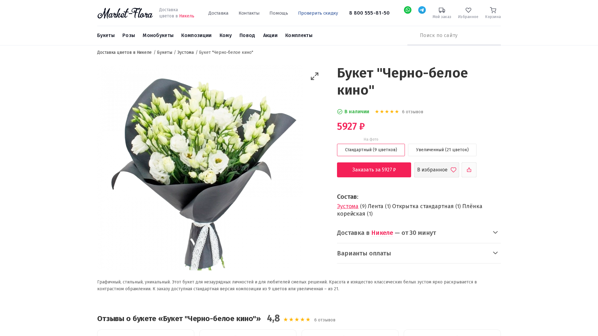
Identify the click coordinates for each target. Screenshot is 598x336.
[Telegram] (422, 10)
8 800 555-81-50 (369, 13)
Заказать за (379, 170)
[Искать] (410, 35)
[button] (315, 76)
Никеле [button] (382, 232)
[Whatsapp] (407, 10)
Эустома (347, 206)
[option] (200, 169)
